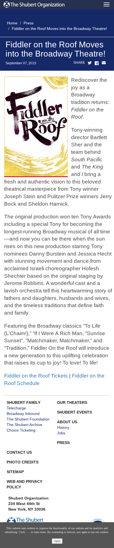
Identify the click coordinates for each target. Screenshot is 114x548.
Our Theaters (72, 402)
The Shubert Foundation (28, 419)
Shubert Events (74, 412)
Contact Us (19, 452)
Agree (57, 540)
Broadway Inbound (23, 413)
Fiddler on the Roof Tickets (36, 376)
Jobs (61, 433)
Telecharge (16, 408)
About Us (67, 422)
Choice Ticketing (21, 430)
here (28, 532)
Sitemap (15, 472)
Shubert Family (23, 402)
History (63, 427)
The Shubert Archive (24, 424)
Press (28, 23)
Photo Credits (22, 462)
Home (12, 23)
